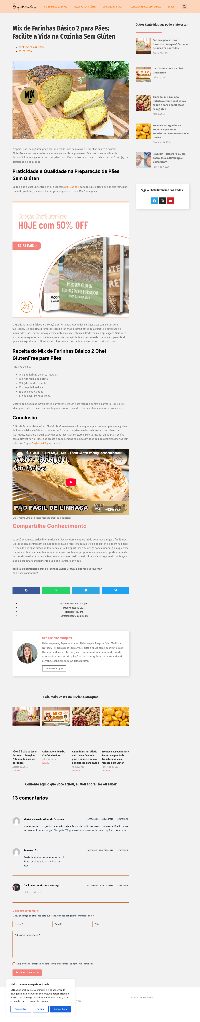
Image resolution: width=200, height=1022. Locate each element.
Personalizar (21, 1009)
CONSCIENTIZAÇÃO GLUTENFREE (146, 6)
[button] (184, 6)
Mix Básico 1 (72, 186)
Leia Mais (16, 771)
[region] (40, 997)
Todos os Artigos (54, 668)
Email (58, 924)
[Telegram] (154, 200)
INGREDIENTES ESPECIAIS (55, 6)
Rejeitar (41, 1009)
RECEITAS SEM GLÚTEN (85, 6)
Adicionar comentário (27, 935)
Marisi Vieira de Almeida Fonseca (43, 819)
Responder (123, 819)
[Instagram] (162, 200)
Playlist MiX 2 (38, 443)
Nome (19, 924)
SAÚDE (171, 6)
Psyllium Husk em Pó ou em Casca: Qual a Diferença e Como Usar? (169, 158)
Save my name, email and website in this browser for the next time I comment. (54, 963)
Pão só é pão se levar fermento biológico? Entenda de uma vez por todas (170, 44)
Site (97, 924)
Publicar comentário (27, 972)
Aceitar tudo (60, 1009)
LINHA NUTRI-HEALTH (113, 6)
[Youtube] (170, 200)
